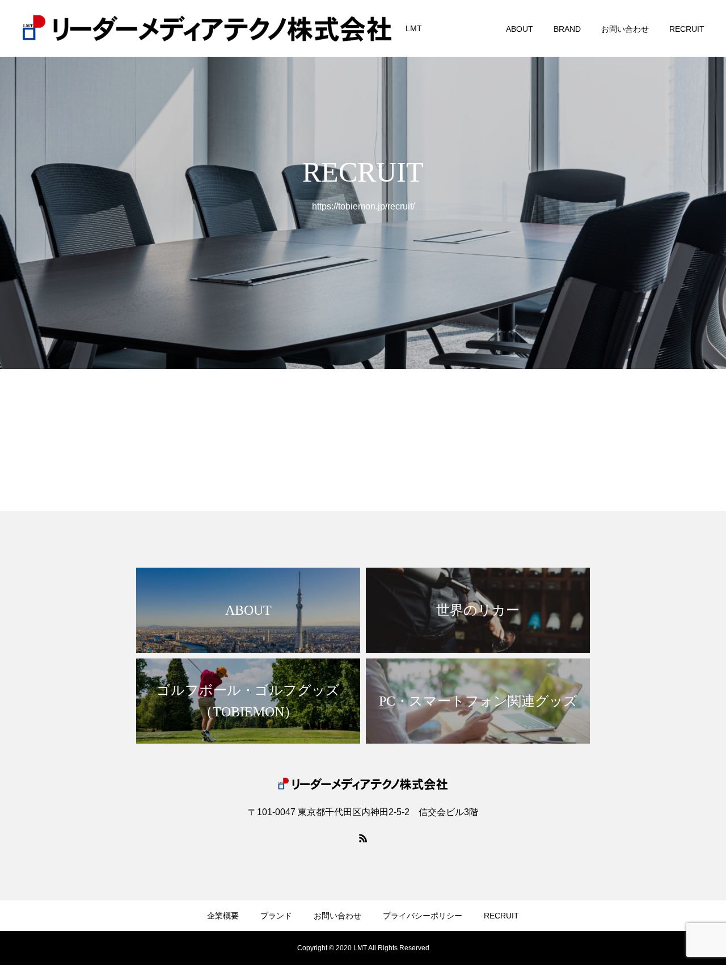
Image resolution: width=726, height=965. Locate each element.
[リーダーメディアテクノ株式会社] (207, 28)
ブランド (276, 915)
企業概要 (223, 915)
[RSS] (363, 838)
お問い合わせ (625, 28)
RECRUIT (686, 28)
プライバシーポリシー (422, 915)
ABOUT (519, 28)
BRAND (567, 28)
